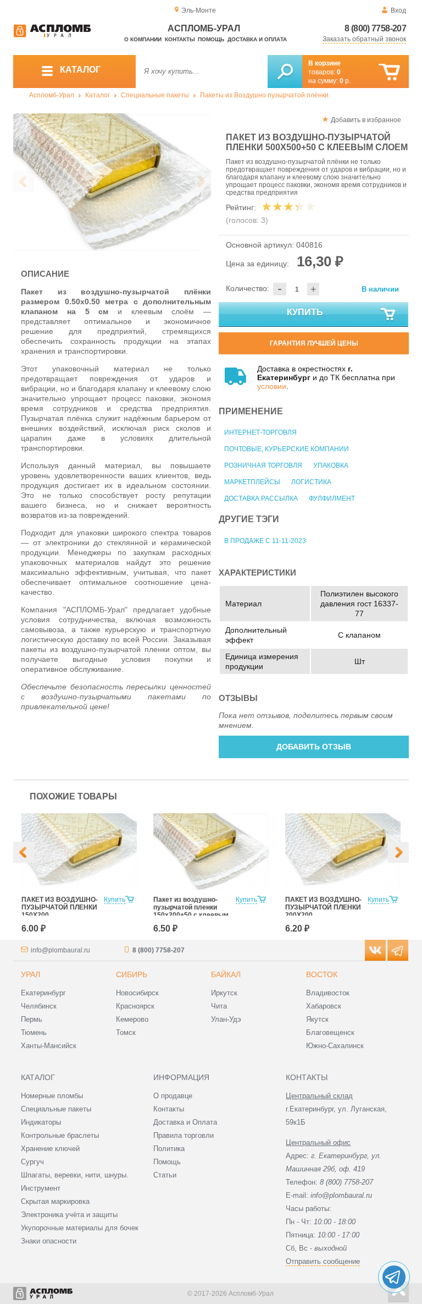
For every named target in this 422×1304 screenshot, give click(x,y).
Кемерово (132, 1019)
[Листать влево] (23, 181)
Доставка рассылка (261, 498)
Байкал (226, 974)
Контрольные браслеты (60, 1135)
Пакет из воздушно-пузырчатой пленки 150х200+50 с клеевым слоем (191, 911)
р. (345, 81)
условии (271, 386)
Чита (219, 1006)
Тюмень (34, 1032)
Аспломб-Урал (51, 95)
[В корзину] (389, 72)
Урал (30, 974)
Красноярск (135, 1006)
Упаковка (330, 465)
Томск (126, 1032)
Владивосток (327, 993)
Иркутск (224, 993)
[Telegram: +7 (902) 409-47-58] (394, 1277)
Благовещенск (330, 1032)
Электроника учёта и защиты (69, 1214)
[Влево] (23, 852)
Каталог (97, 95)
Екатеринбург (43, 993)
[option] (112, 182)
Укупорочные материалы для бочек (79, 1228)
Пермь (31, 1019)
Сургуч (32, 1162)
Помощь (211, 39)
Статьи (164, 1175)
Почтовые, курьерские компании (286, 449)
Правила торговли (183, 1135)
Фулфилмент (332, 498)
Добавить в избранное (366, 120)
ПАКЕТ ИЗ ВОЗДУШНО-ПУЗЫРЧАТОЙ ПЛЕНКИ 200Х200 (323, 907)
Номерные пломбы (52, 1096)
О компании (143, 39)
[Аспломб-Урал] (52, 35)
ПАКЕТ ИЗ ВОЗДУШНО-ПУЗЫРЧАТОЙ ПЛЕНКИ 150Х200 (59, 907)
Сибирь (131, 974)
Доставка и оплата (257, 39)
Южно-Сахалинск (335, 1046)
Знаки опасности (48, 1241)
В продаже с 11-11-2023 (265, 541)
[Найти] (285, 71)
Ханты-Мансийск (48, 1046)
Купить (305, 312)
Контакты (180, 39)
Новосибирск (137, 993)
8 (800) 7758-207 (375, 28)
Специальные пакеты (155, 95)
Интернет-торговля (260, 432)
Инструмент (40, 1188)
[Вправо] (398, 852)
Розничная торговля (263, 465)
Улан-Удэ (226, 1019)
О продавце (172, 1096)
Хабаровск (323, 1006)
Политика (169, 1148)
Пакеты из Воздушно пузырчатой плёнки (264, 95)
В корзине (324, 63)
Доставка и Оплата (185, 1122)
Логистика (311, 482)
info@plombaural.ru (60, 950)
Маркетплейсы (252, 482)
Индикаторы (41, 1122)
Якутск (317, 1019)
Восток (321, 974)
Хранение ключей (50, 1148)
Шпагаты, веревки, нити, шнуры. (75, 1175)
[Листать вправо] (200, 181)
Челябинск (39, 1006)
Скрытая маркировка (55, 1201)
